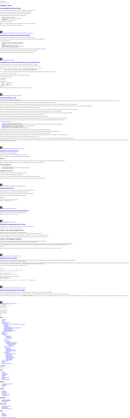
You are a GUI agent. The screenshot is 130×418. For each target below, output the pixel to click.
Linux (13, 60)
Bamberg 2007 (8, 348)
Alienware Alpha (13, 10)
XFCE (15, 208)
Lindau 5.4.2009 (8, 354)
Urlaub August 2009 (9, 358)
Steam (20, 95)
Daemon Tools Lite (5, 124)
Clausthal (5, 340)
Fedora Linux (4, 19)
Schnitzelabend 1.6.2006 (10, 346)
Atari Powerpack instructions (6, 331)
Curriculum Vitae (5, 333)
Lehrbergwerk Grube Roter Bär (7, 383)
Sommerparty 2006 (9, 337)
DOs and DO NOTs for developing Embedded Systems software (14, 324)
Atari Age (3, 372)
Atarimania (4, 375)
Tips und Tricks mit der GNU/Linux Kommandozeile (12, 327)
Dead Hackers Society (5, 377)
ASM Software (20, 185)
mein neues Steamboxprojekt (13, 99)
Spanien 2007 (8, 351)
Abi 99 (5, 335)
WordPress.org (4, 415)
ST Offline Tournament (6, 379)
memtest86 (54, 100)
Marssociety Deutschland (6, 400)
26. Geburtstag (8, 341)
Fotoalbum (3, 334)
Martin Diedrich (4, 391)
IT (19, 148)
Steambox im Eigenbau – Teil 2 (8, 97)
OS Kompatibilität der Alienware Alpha (10, 8)
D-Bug (3, 376)
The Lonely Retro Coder (6, 393)
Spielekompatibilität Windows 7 (7, 363)
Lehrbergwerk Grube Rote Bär (11, 343)
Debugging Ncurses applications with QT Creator (13, 224)
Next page (4, 304)
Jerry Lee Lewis (4, 406)
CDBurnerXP (4, 127)
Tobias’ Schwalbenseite (6, 395)
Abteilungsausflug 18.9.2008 (10, 353)
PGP (3, 362)
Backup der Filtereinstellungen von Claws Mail (12, 290)
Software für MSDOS (7, 326)
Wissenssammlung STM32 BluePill (9, 330)
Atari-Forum (4, 373)
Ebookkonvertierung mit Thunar (8, 258)
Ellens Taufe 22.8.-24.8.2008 (10, 349)
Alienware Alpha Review (6, 322)
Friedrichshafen (6, 352)
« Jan (1, 315)
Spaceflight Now (4, 401)
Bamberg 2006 (8, 347)
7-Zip (3, 123)
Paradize (3, 378)
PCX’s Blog (4, 392)
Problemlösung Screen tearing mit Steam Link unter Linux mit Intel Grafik (19, 62)
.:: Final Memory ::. (3, 1)
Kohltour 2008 (8, 336)
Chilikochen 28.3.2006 (11, 344)
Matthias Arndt (4, 60)
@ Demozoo (4, 319)
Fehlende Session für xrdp (7, 188)
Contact (3, 332)
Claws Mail (12, 292)
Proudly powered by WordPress (11, 417)
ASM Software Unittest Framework (9, 150)
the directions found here (8, 244)
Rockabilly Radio (5, 407)
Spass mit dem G (11, 345)
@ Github (3, 320)
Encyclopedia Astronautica (6, 399)
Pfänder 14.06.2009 (9, 356)
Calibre (12, 261)
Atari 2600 (8, 339)
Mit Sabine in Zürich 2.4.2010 (11, 350)
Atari (5, 338)
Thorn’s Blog (4, 394)
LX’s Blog (3, 390)
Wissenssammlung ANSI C (8, 328)
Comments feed (4, 414)
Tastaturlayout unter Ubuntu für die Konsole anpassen (14, 210)
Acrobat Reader (4, 126)
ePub (20, 287)
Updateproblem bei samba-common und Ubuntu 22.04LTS (15, 35)
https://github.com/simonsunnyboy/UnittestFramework (21, 156)
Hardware (17, 148)
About (3, 321)
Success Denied (4, 384)
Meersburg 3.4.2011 (9, 355)
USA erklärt (4, 385)
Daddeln (15, 95)
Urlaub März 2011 (9, 359)
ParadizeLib (4, 361)
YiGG (3, 386)
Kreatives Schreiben (5, 360)
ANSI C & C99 (15, 185)
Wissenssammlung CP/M (8, 329)
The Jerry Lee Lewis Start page (7, 408)
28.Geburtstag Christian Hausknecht (12, 342)
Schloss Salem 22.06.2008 (10, 357)
